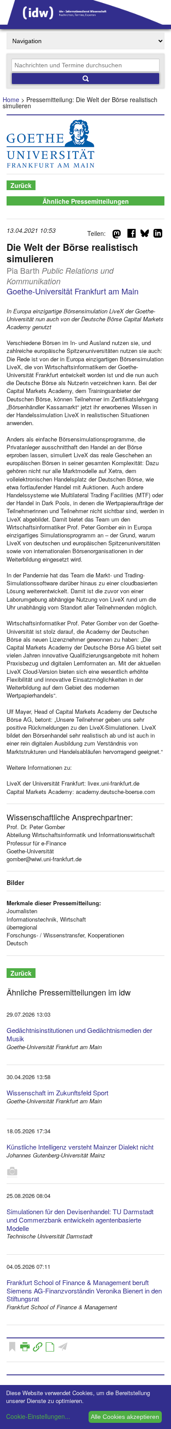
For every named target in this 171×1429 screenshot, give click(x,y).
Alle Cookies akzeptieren (125, 1416)
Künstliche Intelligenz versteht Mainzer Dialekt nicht (80, 1146)
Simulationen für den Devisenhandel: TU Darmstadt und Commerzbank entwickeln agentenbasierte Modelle (80, 1220)
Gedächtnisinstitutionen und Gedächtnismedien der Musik (79, 1034)
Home (11, 99)
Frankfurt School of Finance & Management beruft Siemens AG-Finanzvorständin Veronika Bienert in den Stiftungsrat (84, 1291)
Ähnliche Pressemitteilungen (86, 201)
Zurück (21, 185)
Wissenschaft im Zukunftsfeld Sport (57, 1092)
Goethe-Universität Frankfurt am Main (73, 291)
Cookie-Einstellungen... (38, 1416)
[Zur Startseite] (85, 21)
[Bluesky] (144, 235)
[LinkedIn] (157, 235)
